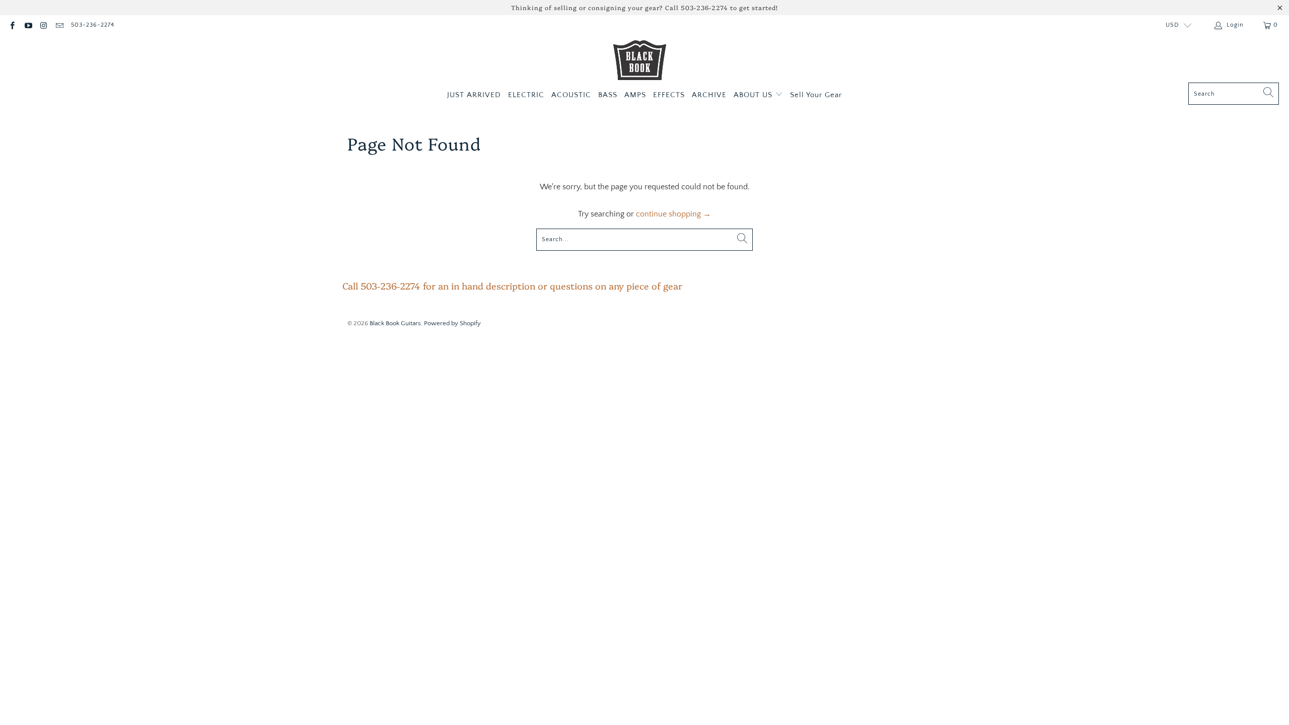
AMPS (635, 95)
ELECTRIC (526, 95)
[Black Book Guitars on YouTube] (27, 25)
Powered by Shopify (452, 323)
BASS (607, 95)
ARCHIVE (709, 95)
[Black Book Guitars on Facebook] (12, 25)
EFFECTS (669, 95)
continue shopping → (673, 214)
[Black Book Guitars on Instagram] (43, 25)
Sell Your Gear (816, 95)
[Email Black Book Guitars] (59, 25)
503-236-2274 (92, 25)
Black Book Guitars (395, 323)
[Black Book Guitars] (639, 61)
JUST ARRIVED (474, 95)
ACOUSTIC (571, 95)
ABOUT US (754, 95)
